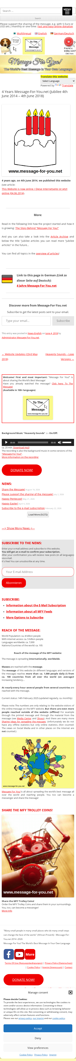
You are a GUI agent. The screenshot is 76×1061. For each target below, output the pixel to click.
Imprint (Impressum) (52, 967)
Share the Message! (13, 489)
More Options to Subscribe (24, 617)
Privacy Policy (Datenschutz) (58, 963)
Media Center (24, 718)
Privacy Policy (41, 1054)
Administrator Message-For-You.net (20, 337)
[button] (70, 992)
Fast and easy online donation (55, 26)
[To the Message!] (38, 787)
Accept (38, 1028)
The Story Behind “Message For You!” (37, 228)
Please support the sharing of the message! (27, 494)
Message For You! (11, 791)
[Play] (6, 442)
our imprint (38, 1018)
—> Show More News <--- (18, 528)
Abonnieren (14, 583)
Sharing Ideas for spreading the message (24, 721)
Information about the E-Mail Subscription (36, 605)
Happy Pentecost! (12, 498)
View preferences (38, 1048)
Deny (38, 1038)
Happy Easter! (10, 503)
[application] (38, 442)
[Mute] (59, 442)
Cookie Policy (33, 967)
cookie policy (58, 1018)
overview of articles (47, 253)
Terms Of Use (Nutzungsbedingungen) (23, 963)
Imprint (52, 1054)
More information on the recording (20, 457)
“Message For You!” (12, 453)
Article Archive (59, 236)
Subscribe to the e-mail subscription (23, 508)
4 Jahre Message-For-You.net (37, 286)
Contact (68, 967)
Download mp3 (21, 447)
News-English (35, 333)
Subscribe (63, 321)
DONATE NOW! (22, 470)
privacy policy (25, 1018)
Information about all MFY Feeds (29, 611)
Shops (40, 718)
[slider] (67, 442)
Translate (67, 85)
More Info (7, 910)
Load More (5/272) (38, 514)
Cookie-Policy (26, 1054)
